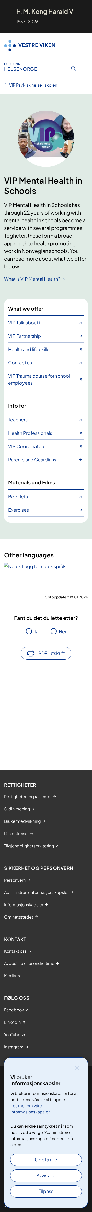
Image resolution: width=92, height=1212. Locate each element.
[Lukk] (77, 1068)
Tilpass (46, 1191)
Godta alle (46, 1159)
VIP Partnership (24, 336)
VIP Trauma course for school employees (39, 379)
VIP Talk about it (25, 322)
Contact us (20, 362)
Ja (36, 631)
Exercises (18, 510)
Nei (62, 631)
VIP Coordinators (26, 446)
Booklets (18, 496)
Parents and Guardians (32, 459)
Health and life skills (28, 349)
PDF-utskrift (51, 653)
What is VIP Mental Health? (32, 279)
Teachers (18, 420)
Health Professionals (30, 433)
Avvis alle (46, 1175)
